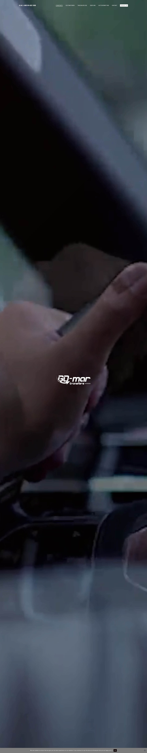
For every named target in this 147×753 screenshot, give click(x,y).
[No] (145, 750)
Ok (115, 750)
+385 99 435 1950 (29, 5)
